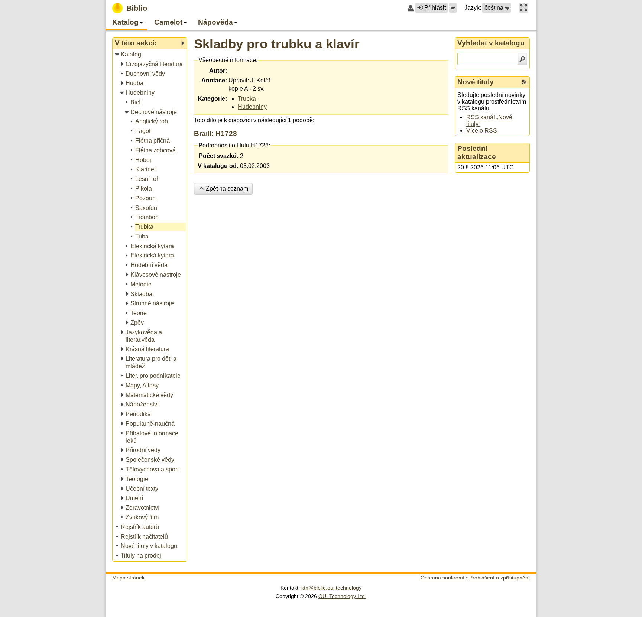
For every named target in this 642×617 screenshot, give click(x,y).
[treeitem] (150, 54)
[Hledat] (522, 59)
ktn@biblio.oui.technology (331, 588)
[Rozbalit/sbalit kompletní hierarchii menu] (182, 43)
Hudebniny (252, 107)
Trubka (247, 98)
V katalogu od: (218, 166)
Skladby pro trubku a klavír (277, 43)
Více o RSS (481, 130)
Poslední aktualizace (476, 152)
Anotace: (214, 80)
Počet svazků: (219, 156)
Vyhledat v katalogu (491, 43)
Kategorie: (212, 98)
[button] (453, 8)
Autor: (218, 71)
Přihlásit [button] (435, 7)
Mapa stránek (128, 578)
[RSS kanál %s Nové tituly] (524, 82)
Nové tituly (475, 82)
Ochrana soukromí (442, 578)
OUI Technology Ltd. (342, 596)
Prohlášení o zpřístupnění (499, 578)
